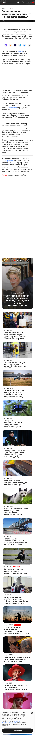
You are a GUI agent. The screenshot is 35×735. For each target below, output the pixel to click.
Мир (3, 21)
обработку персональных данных (11, 722)
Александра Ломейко (17, 175)
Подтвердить (17, 731)
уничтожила (11, 108)
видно (20, 51)
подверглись (7, 161)
